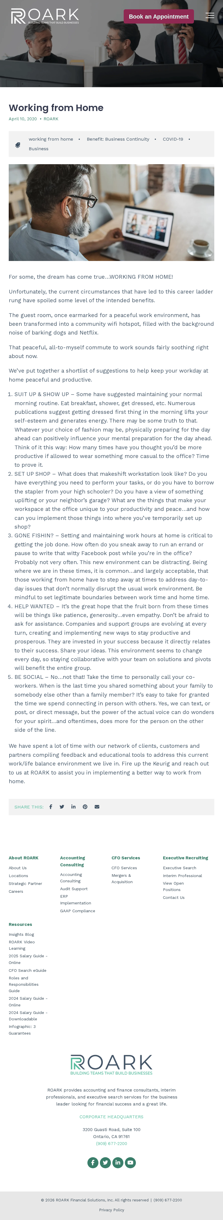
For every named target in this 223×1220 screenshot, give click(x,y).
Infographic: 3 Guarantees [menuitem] (22, 1029)
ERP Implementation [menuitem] (75, 899)
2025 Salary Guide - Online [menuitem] (28, 959)
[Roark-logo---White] (45, 16)
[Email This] (97, 807)
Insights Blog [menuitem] (21, 934)
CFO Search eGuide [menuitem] (27, 970)
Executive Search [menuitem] (179, 867)
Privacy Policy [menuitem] (111, 1210)
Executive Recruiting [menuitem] (185, 858)
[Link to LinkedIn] (117, 1162)
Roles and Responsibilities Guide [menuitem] (24, 984)
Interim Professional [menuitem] (182, 875)
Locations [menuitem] (18, 875)
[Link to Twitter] (105, 1162)
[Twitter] (62, 807)
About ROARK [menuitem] (23, 858)
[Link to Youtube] (130, 1162)
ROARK (51, 118)
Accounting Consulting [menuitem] (72, 861)
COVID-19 (173, 139)
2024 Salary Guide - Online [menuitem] (28, 1001)
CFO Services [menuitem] (126, 858)
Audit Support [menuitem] (74, 888)
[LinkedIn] (73, 807)
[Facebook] (50, 807)
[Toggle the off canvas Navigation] (210, 16)
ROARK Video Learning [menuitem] (22, 945)
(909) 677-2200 (111, 1143)
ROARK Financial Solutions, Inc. (85, 1200)
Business (38, 148)
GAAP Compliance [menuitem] (77, 910)
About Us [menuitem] (18, 867)
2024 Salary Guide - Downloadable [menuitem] (28, 1015)
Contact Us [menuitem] (174, 897)
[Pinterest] (85, 807)
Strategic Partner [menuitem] (25, 883)
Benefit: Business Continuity (118, 139)
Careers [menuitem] (16, 891)
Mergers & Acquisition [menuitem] (122, 878)
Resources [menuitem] (20, 924)
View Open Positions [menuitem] (173, 886)
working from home (51, 139)
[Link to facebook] (92, 1162)
